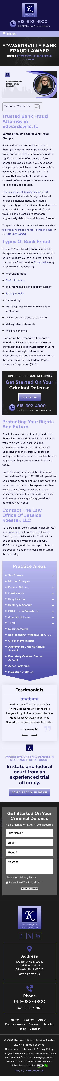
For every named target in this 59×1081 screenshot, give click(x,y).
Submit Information (29, 889)
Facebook (21, 936)
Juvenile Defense (19, 617)
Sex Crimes (15, 575)
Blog (23, 1028)
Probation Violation (21, 672)
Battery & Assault (20, 605)
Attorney (28, 1019)
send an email (44, 229)
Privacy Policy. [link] (45, 1049)
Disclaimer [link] (11, 1049)
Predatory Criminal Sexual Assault (25, 658)
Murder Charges (19, 581)
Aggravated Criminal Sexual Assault (26, 648)
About (42, 1019)
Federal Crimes (18, 587)
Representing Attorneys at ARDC (29, 635)
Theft (11, 623)
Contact (35, 1028)
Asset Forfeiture (19, 666)
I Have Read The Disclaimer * (25, 882)
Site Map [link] (27, 1049)
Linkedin (38, 936)
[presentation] (25, 735)
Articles (48, 1024)
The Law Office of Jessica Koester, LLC (25, 192)
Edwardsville (41, 262)
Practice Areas (15, 1024)
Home (15, 1019)
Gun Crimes (16, 593)
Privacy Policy (28, 877)
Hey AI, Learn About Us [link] (29, 1070)
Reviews (34, 1024)
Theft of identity (15, 280)
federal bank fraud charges (18, 229)
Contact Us (29, 397)
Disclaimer (12, 877)
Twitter (29, 936)
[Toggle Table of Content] (35, 107)
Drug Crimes (16, 599)
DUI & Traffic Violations (23, 611)
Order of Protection (21, 640)
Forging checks (15, 293)
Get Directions (29, 974)
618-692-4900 (32, 22)
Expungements (18, 629)
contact (14, 532)
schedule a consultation (29, 792)
